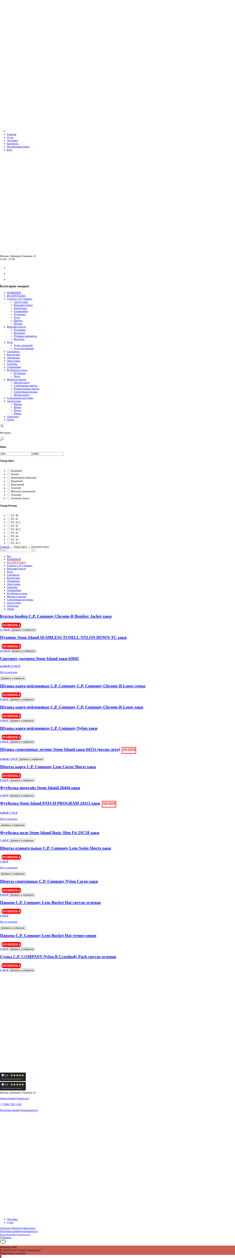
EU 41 (14, 518)
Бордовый (17, 481)
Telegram (5, 1228)
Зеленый (16, 494)
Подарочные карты (18, 146)
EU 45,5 (15, 543)
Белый (15, 474)
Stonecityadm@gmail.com (14, 1098)
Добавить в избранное (23, 630)
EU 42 (14, 525)
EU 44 (14, 536)
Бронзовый (17, 484)
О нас (10, 137)
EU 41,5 (15, 522)
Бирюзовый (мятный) (23, 477)
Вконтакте (29, 1228)
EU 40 (14, 515)
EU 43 (14, 532)
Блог (9, 149)
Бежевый (16, 470)
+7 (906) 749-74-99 (11, 1104)
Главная (11, 134)
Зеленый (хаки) (20, 498)
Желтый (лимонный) (23, 491)
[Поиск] (34, 550)
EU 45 (14, 539)
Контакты (12, 143)
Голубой (16, 487)
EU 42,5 (15, 529)
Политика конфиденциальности (19, 1110)
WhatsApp (17, 1228)
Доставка (12, 140)
